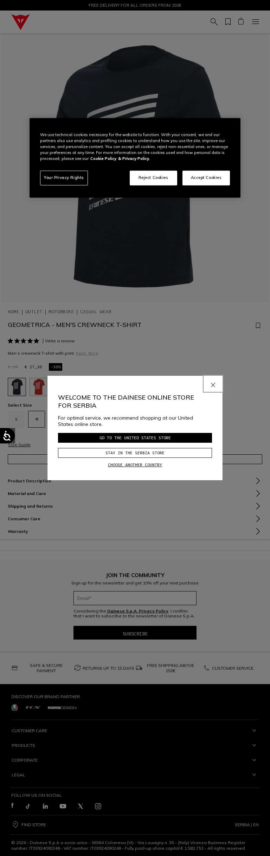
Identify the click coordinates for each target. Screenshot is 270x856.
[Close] (213, 384)
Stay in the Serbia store (135, 452)
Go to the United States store (135, 437)
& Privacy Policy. (134, 158)
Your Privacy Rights (64, 177)
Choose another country (135, 464)
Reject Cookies (153, 177)
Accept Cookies (206, 177)
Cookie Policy (103, 158)
